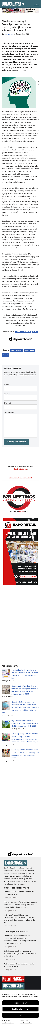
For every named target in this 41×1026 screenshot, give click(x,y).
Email (7, 394)
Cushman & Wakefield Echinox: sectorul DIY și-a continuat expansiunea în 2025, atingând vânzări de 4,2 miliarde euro (20, 939)
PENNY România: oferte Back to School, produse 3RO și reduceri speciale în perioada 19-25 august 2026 (20, 904)
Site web (7, 403)
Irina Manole (8, 34)
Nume (7, 384)
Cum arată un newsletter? (20, 478)
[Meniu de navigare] (36, 4)
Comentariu (9, 412)
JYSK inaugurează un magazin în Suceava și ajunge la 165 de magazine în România (20, 953)
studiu (5, 355)
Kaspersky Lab (16, 350)
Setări (20, 1015)
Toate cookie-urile (21, 1003)
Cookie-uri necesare (20, 1009)
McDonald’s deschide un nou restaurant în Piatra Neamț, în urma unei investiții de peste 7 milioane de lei (19, 919)
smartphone (29, 350)
